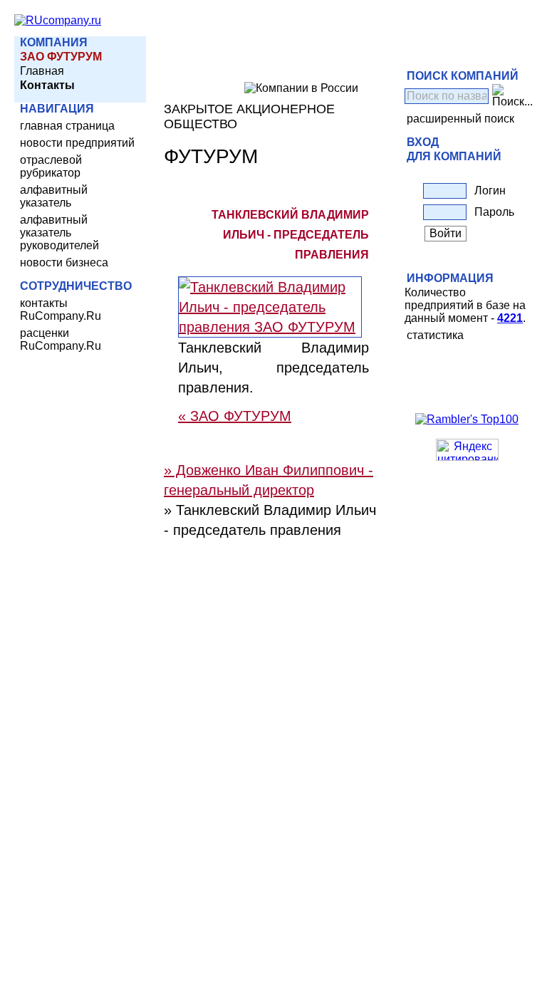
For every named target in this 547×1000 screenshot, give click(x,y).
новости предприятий (77, 143)
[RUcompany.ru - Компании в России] (57, 20)
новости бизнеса (64, 262)
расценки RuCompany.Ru (60, 339)
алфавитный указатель (54, 196)
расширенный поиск (460, 119)
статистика (435, 335)
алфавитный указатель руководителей (59, 232)
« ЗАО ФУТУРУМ (234, 416)
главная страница (67, 126)
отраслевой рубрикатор (51, 166)
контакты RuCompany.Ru (60, 309)
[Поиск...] (512, 96)
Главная (42, 71)
